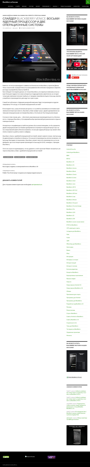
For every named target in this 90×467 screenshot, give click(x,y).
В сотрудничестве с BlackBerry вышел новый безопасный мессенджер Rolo (76, 413)
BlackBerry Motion (72, 199)
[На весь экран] (85, 68)
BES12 (68, 158)
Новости (31, 15)
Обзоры (55, 6)
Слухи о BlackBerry (40, 15)
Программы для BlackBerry (74, 300)
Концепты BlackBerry (72, 272)
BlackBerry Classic (72, 174)
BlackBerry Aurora (71, 168)
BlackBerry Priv (23, 15)
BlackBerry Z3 (70, 215)
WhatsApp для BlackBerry (74, 244)
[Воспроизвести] (69, 68)
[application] (77, 64)
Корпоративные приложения (75, 275)
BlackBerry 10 (70, 162)
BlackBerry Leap (71, 196)
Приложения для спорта (73, 294)
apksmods (69, 418)
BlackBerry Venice (32, 157)
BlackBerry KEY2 (71, 187)
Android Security (71, 149)
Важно (68, 250)
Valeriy (16, 28)
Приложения (45, 6)
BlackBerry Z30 (71, 218)
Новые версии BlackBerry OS (75, 288)
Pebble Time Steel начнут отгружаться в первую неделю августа (22, 172)
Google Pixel (85, 6)
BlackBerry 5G (70, 165)
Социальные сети (72, 323)
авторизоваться (37, 184)
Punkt (68, 237)
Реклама (69, 307)
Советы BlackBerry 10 (73, 319)
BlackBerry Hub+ (71, 180)
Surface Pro (76, 6)
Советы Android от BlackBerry (75, 316)
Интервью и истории (72, 259)
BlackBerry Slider (20, 157)
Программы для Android (73, 297)
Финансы (69, 335)
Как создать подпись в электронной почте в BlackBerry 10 (20, 165)
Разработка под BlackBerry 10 (75, 304)
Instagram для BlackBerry (74, 231)
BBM (68, 155)
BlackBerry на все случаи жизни (75, 221)
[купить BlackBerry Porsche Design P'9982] (77, 435)
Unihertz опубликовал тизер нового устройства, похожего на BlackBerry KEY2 (76, 392)
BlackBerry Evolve (71, 177)
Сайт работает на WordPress (10, 465)
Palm (68, 234)
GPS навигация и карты (73, 228)
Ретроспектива (71, 310)
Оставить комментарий (27, 28)
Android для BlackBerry (10, 15)
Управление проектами (73, 332)
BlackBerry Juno (71, 184)
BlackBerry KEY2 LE (72, 190)
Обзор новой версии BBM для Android (77, 418)
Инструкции (70, 256)
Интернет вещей (71, 263)
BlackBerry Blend (71, 171)
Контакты (10, 6)
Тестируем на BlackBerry (74, 329)
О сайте (18, 6)
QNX (68, 240)
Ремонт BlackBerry (66, 6)
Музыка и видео (71, 278)
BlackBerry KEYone (72, 193)
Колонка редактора (72, 269)
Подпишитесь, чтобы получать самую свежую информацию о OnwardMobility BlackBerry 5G (76, 406)
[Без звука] (82, 68)
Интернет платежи (72, 266)
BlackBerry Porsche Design (74, 206)
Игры (68, 253)
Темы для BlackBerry (72, 326)
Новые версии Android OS (74, 285)
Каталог (38, 6)
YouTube (31, 6)
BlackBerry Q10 (71, 212)
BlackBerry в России (10, 2)
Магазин (24, 6)
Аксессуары (70, 247)
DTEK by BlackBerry (72, 225)
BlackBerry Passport (72, 203)
